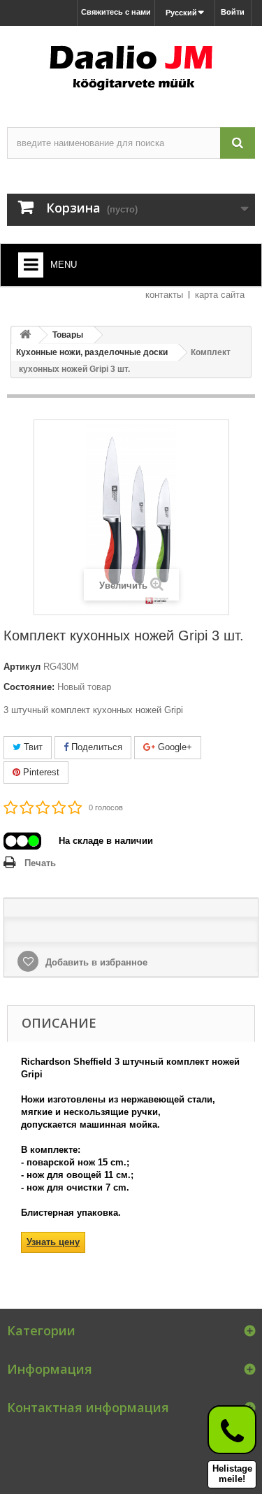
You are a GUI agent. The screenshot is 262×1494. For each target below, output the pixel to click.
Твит (32, 747)
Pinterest (39, 772)
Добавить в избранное (95, 962)
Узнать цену (53, 1242)
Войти (233, 12)
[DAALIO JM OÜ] (131, 64)
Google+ (173, 747)
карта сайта (220, 294)
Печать (40, 863)
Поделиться (95, 747)
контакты (164, 294)
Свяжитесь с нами (116, 12)
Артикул (22, 666)
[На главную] (25, 335)
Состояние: (28, 687)
